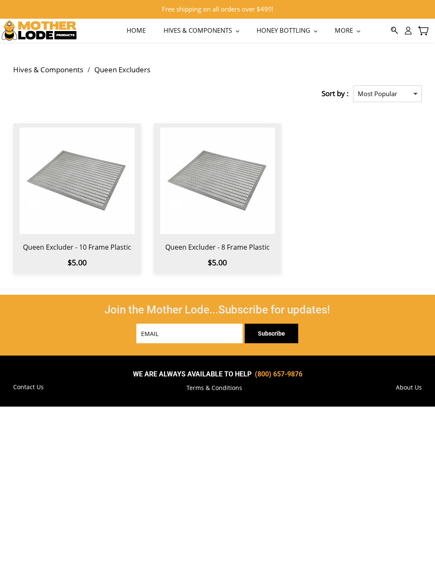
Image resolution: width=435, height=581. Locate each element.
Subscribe (271, 333)
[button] (214, 387)
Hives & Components (48, 69)
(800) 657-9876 (278, 374)
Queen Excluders (122, 69)
